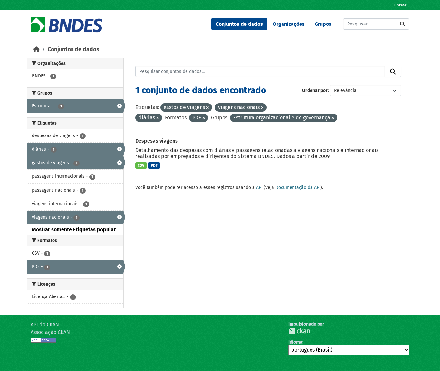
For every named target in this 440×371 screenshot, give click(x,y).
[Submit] (402, 24)
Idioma (295, 342)
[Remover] (207, 108)
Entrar (400, 5)
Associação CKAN (50, 332)
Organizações (289, 24)
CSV (141, 165)
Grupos (323, 24)
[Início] (36, 49)
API (259, 187)
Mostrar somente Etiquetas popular (74, 229)
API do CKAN (45, 324)
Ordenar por (315, 90)
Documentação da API (297, 187)
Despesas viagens (156, 141)
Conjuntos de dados (239, 24)
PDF (154, 165)
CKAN (299, 330)
